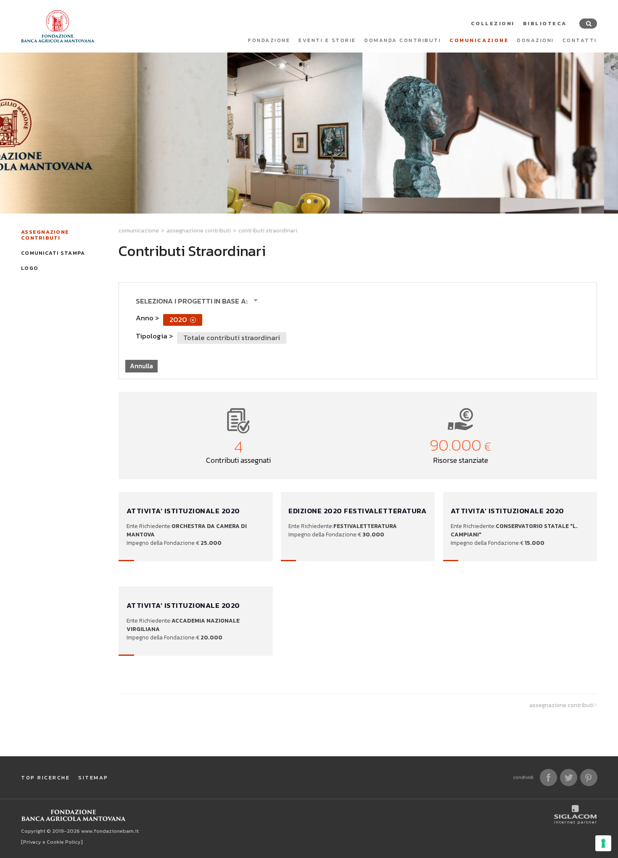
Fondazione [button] (269, 40)
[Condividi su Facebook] (548, 777)
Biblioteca (545, 23)
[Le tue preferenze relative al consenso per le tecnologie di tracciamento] (603, 843)
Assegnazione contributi (45, 235)
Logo (29, 268)
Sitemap (93, 777)
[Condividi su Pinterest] (588, 777)
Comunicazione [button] (479, 40)
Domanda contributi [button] (402, 40)
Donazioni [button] (535, 40)
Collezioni (493, 23)
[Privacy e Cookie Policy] (52, 842)
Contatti (580, 40)
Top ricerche (45, 777)
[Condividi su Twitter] (568, 777)
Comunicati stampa (53, 253)
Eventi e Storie (327, 40)
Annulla (141, 366)
